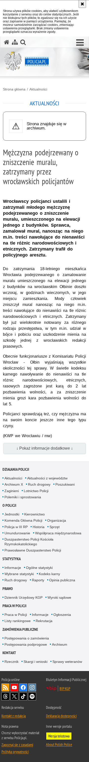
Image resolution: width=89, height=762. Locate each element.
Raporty (38, 580)
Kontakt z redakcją (13, 715)
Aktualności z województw (47, 478)
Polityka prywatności (15, 751)
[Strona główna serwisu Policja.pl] (6, 42)
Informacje (12, 568)
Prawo (7, 588)
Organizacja (56, 520)
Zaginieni (11, 491)
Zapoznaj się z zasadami (17, 744)
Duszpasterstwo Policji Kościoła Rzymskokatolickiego (28, 541)
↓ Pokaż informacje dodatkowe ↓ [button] (44, 448)
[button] (80, 43)
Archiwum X (13, 484)
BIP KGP (65, 688)
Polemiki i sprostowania (22, 497)
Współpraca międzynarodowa (58, 533)
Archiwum (59, 644)
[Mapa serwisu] (15, 42)
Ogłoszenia (62, 615)
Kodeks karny (49, 574)
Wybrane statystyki (19, 574)
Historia (38, 527)
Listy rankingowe (17, 621)
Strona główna (14, 89)
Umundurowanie (17, 533)
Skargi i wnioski (35, 662)
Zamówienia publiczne (20, 629)
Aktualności (38, 89)
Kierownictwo (34, 514)
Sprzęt (54, 527)
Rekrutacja (44, 621)
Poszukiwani (65, 484)
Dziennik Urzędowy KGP (23, 597)
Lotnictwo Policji (36, 491)
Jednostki (11, 514)
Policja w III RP (16, 527)
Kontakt (9, 652)
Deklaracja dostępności (61, 715)
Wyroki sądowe (59, 597)
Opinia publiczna (62, 580)
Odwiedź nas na (14, 687)
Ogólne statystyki (39, 568)
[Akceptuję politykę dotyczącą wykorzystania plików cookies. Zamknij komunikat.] (82, 4)
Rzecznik (11, 662)
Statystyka (11, 558)
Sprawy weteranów (67, 662)
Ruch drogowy (39, 484)
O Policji (9, 505)
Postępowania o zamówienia (26, 638)
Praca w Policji (14, 605)
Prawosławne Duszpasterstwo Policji (32, 550)
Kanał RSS (5, 687)
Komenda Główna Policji (23, 520)
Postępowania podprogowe (25, 644)
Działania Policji (15, 469)
